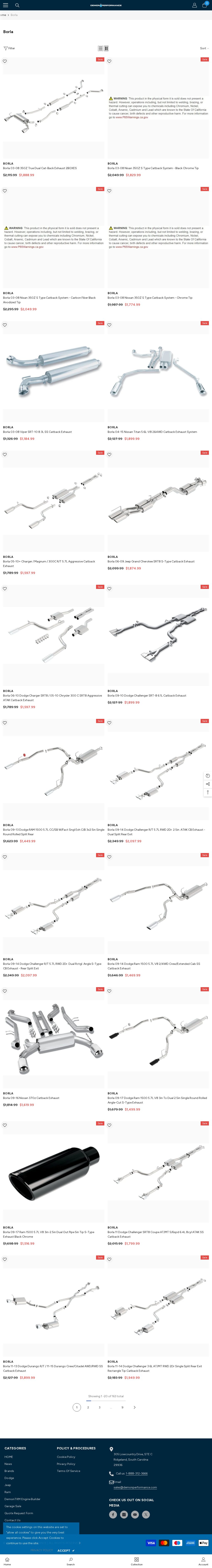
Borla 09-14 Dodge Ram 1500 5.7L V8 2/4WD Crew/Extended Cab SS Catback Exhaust (154, 966)
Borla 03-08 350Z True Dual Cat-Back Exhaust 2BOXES (40, 168)
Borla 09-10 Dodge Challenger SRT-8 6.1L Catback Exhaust (147, 695)
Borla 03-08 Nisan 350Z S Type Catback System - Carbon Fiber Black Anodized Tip (49, 300)
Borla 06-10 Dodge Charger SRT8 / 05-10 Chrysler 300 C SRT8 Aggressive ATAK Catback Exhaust (52, 698)
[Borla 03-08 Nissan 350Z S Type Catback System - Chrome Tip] (158, 237)
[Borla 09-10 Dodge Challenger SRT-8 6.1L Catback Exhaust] (158, 635)
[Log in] (194, 5)
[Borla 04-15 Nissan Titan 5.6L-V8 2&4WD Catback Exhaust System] (158, 371)
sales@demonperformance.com (135, 1487)
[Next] (134, 1407)
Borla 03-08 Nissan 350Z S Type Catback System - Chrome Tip (150, 298)
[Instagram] (124, 1515)
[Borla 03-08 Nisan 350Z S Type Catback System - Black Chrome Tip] (158, 108)
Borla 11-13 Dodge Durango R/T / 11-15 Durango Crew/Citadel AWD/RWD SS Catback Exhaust (53, 1369)
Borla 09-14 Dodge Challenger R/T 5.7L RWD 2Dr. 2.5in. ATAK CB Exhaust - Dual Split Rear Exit (156, 832)
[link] (70, 1561)
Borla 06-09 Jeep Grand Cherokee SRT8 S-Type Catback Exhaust (151, 561)
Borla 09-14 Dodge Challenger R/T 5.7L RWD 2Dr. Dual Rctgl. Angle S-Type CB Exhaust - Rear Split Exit (52, 966)
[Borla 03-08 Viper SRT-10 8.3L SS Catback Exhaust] (53, 371)
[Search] (17, 5)
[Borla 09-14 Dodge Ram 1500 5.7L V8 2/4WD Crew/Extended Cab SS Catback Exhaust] (158, 903)
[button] (100, 48)
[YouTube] (135, 1515)
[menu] (5, 5)
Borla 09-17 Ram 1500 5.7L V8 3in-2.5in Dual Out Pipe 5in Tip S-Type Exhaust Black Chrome (48, 1234)
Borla (14, 15)
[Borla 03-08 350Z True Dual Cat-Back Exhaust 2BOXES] (53, 108)
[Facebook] (113, 1515)
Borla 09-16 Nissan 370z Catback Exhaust (31, 1098)
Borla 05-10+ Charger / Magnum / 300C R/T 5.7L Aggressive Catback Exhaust (49, 564)
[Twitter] (146, 1515)
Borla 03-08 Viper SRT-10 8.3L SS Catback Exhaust (37, 432)
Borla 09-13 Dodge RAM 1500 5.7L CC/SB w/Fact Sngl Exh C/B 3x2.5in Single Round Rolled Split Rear (53, 832)
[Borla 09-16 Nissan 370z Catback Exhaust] (53, 1037)
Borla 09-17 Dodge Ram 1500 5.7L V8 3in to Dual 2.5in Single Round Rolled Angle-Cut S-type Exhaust (157, 1100)
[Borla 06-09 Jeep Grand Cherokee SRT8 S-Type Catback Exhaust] (158, 501)
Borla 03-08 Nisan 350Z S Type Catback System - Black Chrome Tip (153, 168)
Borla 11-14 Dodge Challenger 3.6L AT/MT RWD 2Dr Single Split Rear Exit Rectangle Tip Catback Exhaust (155, 1369)
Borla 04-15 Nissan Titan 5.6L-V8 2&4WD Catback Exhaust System (152, 432)
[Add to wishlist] (4, 61)
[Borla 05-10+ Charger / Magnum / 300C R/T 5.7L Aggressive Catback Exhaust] (53, 501)
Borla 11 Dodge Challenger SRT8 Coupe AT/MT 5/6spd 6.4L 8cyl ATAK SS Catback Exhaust (156, 1234)
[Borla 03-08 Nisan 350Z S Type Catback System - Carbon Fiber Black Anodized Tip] (53, 237)
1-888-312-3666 (137, 1473)
